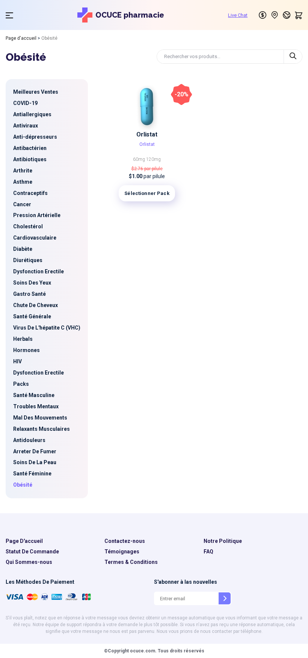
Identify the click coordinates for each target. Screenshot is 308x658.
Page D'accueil (24, 541)
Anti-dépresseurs (35, 137)
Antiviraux (25, 126)
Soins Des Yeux (32, 283)
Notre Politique (223, 541)
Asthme (22, 182)
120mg (153, 159)
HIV (17, 361)
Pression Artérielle (36, 215)
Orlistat (146, 134)
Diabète (22, 249)
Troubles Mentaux (36, 406)
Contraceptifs (30, 193)
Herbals (23, 339)
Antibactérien (30, 148)
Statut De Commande (32, 552)
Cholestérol (28, 226)
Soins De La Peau (34, 462)
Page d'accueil (21, 38)
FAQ (208, 552)
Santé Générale (32, 316)
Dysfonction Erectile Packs (38, 378)
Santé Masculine (33, 395)
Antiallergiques (32, 114)
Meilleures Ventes (35, 92)
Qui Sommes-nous (29, 562)
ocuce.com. (143, 651)
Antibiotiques (30, 159)
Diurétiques (27, 260)
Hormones (26, 350)
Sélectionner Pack (146, 193)
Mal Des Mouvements (40, 418)
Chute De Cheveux (35, 305)
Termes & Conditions (131, 562)
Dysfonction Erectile (38, 271)
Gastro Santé (29, 294)
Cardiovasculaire (34, 238)
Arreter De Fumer (34, 451)
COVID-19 (25, 103)
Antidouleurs (29, 440)
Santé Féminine (32, 474)
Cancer (22, 204)
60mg (139, 159)
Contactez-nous (124, 541)
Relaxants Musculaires (41, 429)
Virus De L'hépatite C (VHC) (46, 328)
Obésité (22, 485)
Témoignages (121, 552)
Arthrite (22, 171)
